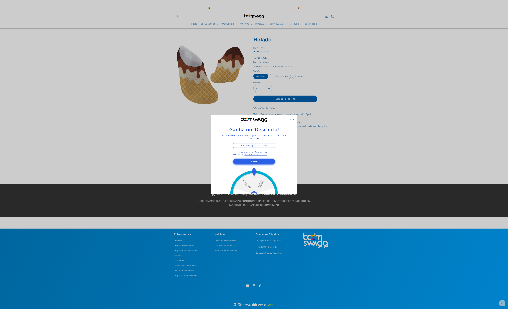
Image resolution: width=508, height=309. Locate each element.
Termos (258, 152)
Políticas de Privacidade (255, 154)
